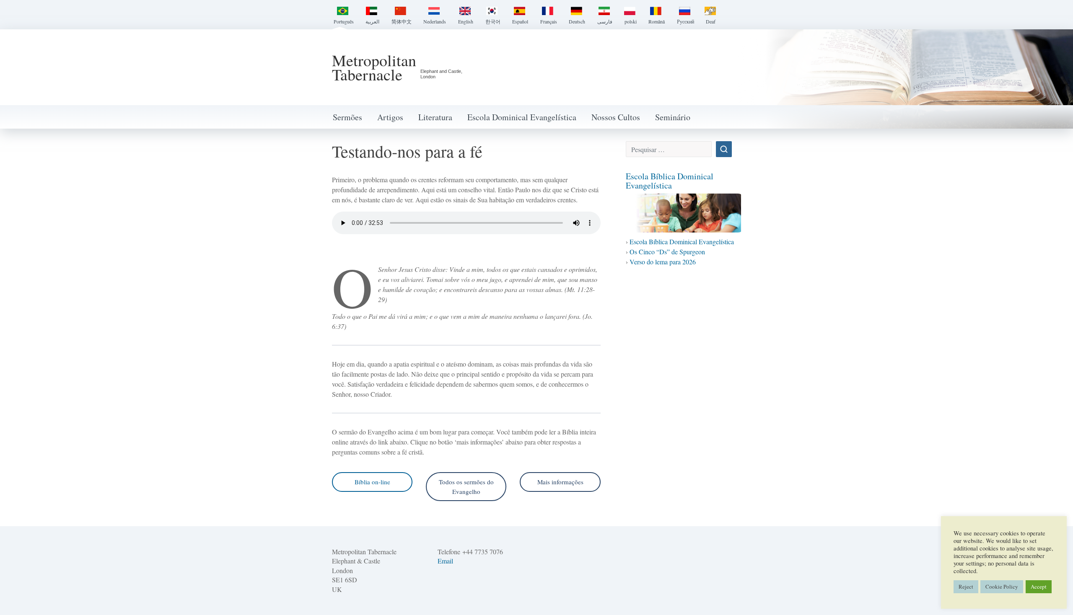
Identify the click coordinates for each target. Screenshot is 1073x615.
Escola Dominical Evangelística (521, 117)
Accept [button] (1039, 586)
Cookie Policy (1001, 586)
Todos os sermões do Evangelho (466, 487)
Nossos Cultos (615, 117)
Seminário (672, 117)
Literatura (435, 117)
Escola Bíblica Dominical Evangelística (669, 181)
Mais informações (560, 482)
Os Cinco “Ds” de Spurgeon (667, 251)
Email (445, 560)
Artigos (390, 117)
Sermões (347, 117)
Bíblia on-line (372, 482)
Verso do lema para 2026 (663, 261)
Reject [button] (966, 586)
